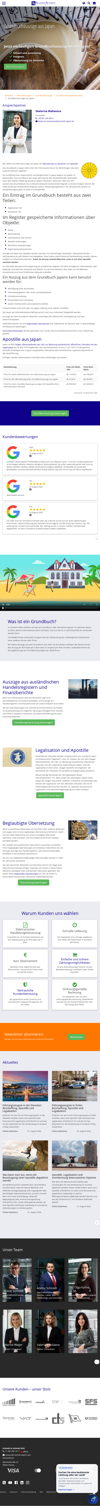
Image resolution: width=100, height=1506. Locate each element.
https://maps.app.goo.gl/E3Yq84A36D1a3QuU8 (16, 511)
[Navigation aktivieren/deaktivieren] (4, 3)
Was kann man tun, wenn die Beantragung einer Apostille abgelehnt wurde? (25, 1177)
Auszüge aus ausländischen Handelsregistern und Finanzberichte (31, 687)
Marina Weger (13, 1345)
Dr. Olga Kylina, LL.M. (80, 1289)
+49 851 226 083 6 (46, 118)
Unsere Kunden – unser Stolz (27, 1389)
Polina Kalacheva (10, 1131)
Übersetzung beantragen (33, 882)
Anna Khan (77, 1345)
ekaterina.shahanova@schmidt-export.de (56, 121)
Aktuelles (10, 1062)
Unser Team (13, 1249)
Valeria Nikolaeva (48, 1345)
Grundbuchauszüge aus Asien (69, 95)
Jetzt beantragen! (15, 66)
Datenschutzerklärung (28, 1492)
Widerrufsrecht (51, 1492)
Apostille (74, 163)
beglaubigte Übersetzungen (26, 873)
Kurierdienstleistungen (13, 331)
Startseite (9, 95)
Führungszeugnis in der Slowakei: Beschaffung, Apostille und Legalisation (22, 1108)
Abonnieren (76, 1037)
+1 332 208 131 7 (12, 1451)
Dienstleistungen (24, 95)
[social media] (4, 1482)
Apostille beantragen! (50, 795)
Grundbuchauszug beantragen (50, 413)
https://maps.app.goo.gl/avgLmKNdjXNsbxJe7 (16, 486)
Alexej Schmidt (13, 1291)
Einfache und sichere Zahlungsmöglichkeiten (74, 960)
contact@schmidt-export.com (18, 1455)
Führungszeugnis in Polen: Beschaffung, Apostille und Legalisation (67, 1108)
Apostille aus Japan (22, 339)
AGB (41, 1492)
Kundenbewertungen (20, 436)
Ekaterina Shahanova (48, 111)
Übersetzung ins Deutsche (54, 163)
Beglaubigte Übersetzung (28, 823)
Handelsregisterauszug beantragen (33, 722)
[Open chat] (93, 1499)
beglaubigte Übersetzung (38, 323)
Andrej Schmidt (47, 1288)
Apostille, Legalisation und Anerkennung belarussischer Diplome (74, 1176)
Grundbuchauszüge (43, 95)
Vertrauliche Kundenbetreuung (25, 992)
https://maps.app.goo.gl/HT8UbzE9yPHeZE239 (16, 452)
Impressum (13, 1492)
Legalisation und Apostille (62, 750)
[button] (83, 3)
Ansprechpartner (14, 105)
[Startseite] (45, 3)
